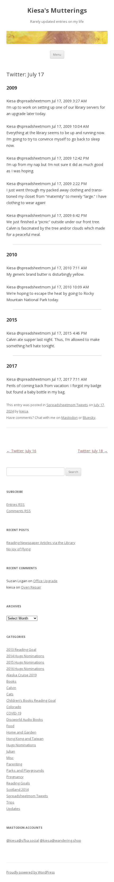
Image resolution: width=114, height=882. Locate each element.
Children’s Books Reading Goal (31, 700)
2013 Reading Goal (21, 649)
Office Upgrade (45, 580)
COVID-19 (13, 713)
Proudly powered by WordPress (30, 872)
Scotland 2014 (17, 789)
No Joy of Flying (18, 549)
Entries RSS (15, 504)
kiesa (23, 411)
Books (11, 681)
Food (10, 725)
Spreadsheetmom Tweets (67, 404)
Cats (10, 694)
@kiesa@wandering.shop (60, 840)
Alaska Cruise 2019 (21, 675)
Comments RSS (18, 510)
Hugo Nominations (21, 745)
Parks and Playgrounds (25, 770)
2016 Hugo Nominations (25, 668)
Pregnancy (15, 776)
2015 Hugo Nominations (25, 662)
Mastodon (69, 417)
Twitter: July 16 (21, 450)
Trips (10, 802)
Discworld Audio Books (24, 719)
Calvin (11, 687)
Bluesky (89, 417)
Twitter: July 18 (93, 450)
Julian (10, 751)
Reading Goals (18, 783)
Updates (13, 808)
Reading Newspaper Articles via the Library (40, 542)
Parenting (14, 764)
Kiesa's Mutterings (57, 10)
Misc (10, 757)
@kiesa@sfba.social (22, 840)
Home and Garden (21, 732)
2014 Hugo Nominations (25, 655)
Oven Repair (31, 587)
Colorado (13, 706)
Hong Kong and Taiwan (24, 738)
